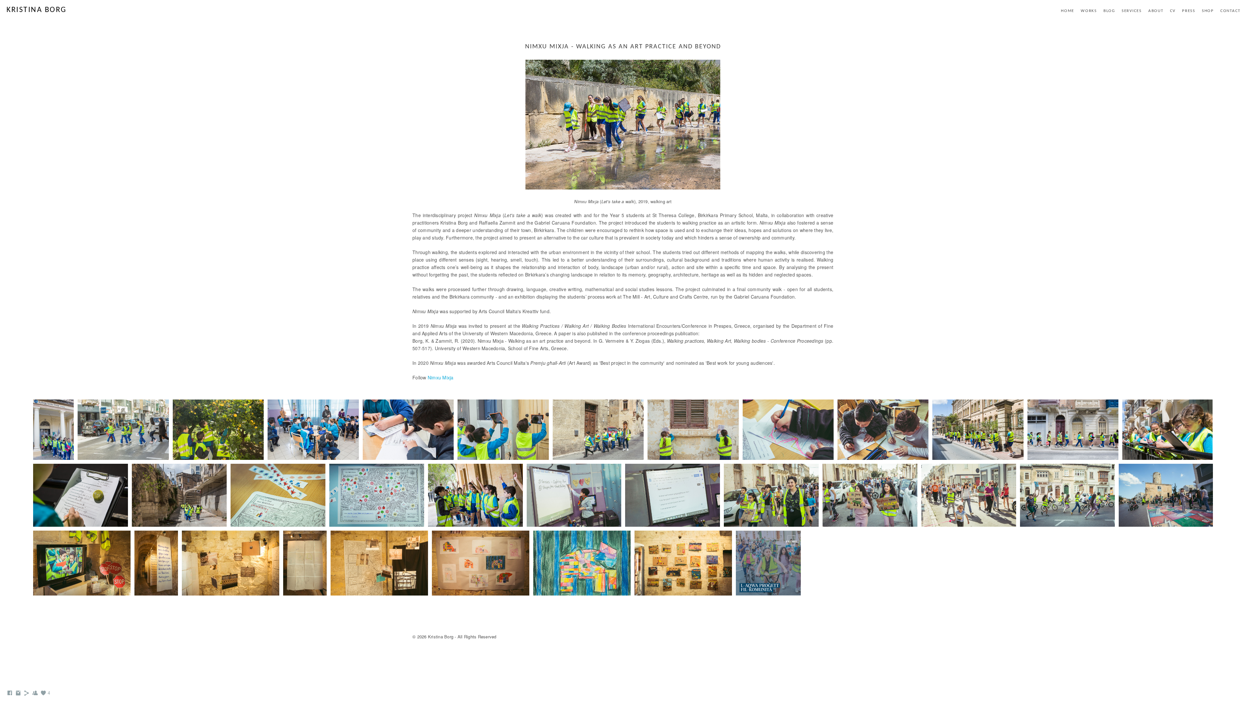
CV (1173, 11)
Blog (1109, 11)
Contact (1230, 11)
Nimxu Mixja (441, 377)
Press (1188, 11)
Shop (1208, 11)
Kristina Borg (36, 10)
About (1156, 11)
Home (1067, 11)
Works (1089, 11)
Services (1132, 11)
